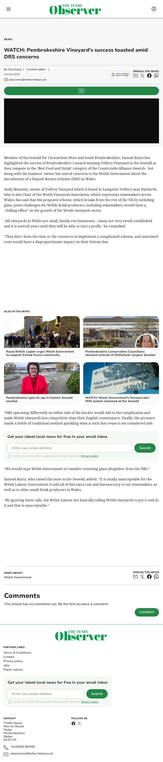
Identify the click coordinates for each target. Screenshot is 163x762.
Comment (147, 612)
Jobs (6, 665)
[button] (8, 9)
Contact (8, 657)
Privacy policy (13, 661)
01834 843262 (25, 747)
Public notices (13, 670)
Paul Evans (14, 69)
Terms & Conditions (17, 653)
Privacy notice (89, 456)
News (8, 39)
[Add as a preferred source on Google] (120, 74)
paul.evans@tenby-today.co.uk (32, 753)
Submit (145, 448)
